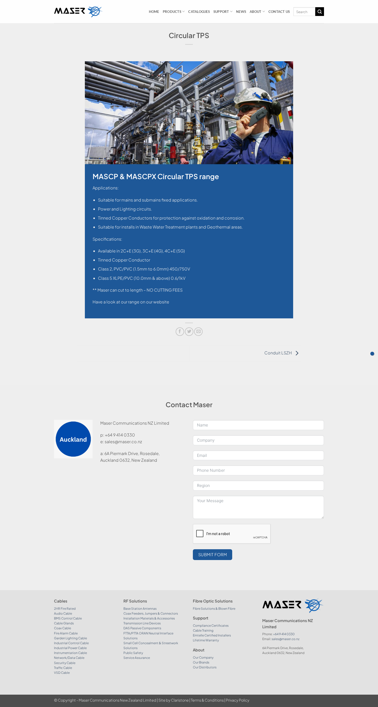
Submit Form (212, 554)
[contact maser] (372, 353)
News (241, 12)
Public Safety (133, 653)
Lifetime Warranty (206, 640)
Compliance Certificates (211, 625)
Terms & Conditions (207, 700)
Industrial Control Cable (71, 643)
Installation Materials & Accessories (149, 618)
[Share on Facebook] (180, 331)
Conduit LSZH (278, 353)
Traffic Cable (63, 668)
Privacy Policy (237, 700)
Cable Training (203, 630)
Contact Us (279, 12)
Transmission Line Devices (142, 623)
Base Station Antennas (140, 608)
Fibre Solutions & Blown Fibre (214, 608)
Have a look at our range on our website (131, 301)
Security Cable (64, 663)
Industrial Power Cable (70, 648)
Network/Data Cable (69, 658)
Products (172, 12)
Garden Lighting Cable (70, 638)
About (255, 12)
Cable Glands (64, 623)
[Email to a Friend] (198, 331)
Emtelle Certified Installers (212, 635)
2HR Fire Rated (65, 608)
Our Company (203, 657)
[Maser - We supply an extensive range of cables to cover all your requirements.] (78, 11)
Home (154, 12)
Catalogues (199, 12)
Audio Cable (63, 613)
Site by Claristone (173, 700)
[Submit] (319, 11)
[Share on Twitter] (189, 331)
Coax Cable (62, 628)
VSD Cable (62, 673)
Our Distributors (205, 667)
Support (221, 12)
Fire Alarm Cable (66, 633)
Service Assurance (136, 658)
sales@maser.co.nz (285, 639)
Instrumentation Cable (70, 653)
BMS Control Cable (68, 618)
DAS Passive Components (142, 628)
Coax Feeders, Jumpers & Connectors (150, 613)
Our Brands (201, 662)
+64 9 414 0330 (284, 634)
